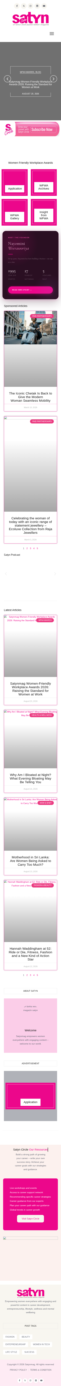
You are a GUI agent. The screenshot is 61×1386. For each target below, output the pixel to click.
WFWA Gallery (14, 217)
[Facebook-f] (17, 6)
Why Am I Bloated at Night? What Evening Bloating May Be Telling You (30, 778)
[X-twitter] (23, 6)
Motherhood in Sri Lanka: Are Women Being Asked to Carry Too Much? (30, 860)
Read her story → (22, 290)
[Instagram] (30, 6)
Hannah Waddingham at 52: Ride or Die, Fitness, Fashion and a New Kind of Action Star (30, 954)
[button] (51, 33)
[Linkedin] (37, 6)
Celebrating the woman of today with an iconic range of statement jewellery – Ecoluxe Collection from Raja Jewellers (30, 525)
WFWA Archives (43, 187)
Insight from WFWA (43, 215)
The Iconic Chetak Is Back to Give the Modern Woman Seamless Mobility (30, 397)
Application (15, 188)
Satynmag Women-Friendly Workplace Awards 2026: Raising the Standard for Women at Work (30, 84)
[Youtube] (44, 6)
